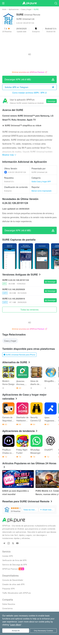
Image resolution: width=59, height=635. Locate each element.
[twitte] (13, 543)
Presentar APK (8, 588)
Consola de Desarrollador (12, 580)
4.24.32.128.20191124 (17, 172)
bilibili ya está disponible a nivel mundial (15, 492)
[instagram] (8, 543)
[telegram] (4, 543)
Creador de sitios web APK (13, 584)
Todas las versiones (29, 309)
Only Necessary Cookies (43, 630)
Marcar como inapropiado (42, 190)
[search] (56, 3)
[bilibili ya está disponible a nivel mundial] (18, 479)
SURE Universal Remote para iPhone (20, 354)
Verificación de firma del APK (14, 560)
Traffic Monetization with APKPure (16, 592)
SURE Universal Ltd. (25, 18)
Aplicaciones (14, 9)
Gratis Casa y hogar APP (41, 181)
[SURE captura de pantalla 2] (42, 256)
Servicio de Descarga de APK (14, 564)
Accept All (16, 630)
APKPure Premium (10, 568)
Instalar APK (7, 556)
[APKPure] (29, 3)
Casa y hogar (26, 9)
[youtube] (17, 543)
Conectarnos (7, 608)
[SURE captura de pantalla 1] (25, 256)
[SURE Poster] (9, 256)
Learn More (15, 624)
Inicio (4, 9)
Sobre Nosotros (8, 604)
